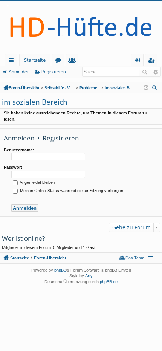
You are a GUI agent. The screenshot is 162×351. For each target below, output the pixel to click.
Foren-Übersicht (24, 87)
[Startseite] (81, 27)
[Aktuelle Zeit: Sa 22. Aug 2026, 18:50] (146, 87)
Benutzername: (19, 150)
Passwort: (14, 167)
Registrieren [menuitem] (152, 61)
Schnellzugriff (12, 61)
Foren (59, 61)
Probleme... (89, 87)
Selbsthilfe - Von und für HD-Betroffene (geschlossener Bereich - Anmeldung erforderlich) (59, 87)
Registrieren (53, 72)
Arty (89, 275)
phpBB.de (109, 281)
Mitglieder (73, 61)
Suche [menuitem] (155, 88)
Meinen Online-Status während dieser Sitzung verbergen (71, 190)
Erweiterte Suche (155, 71)
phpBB (60, 270)
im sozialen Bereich (120, 87)
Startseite (35, 59)
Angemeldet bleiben (37, 182)
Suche (144, 71)
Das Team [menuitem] (134, 258)
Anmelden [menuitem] (138, 61)
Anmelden (19, 72)
